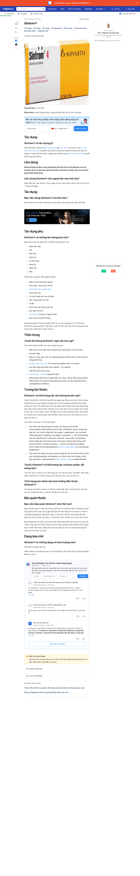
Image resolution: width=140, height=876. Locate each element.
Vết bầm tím (34, 314)
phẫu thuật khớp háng (75, 154)
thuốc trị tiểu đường (67, 447)
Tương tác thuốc (80, 28)
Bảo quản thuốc (30, 31)
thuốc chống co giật (63, 459)
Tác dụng (27, 28)
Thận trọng (67, 28)
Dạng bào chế (43, 31)
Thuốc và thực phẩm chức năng (32, 19)
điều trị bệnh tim (49, 148)
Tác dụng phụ (56, 28)
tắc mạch (63, 148)
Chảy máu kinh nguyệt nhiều (40, 289)
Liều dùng (36, 28)
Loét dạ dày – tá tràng (38, 374)
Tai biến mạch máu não (38, 364)
